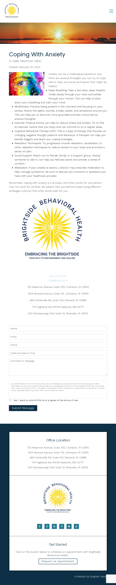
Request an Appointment (58, 561)
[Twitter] (69, 526)
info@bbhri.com (58, 280)
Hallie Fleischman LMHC (27, 61)
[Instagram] (47, 526)
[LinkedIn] (54, 526)
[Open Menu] (111, 11)
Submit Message (23, 408)
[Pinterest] (61, 526)
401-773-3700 (58, 276)
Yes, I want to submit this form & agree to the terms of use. (46, 400)
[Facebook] (39, 526)
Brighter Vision (98, 576)
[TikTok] (76, 526)
